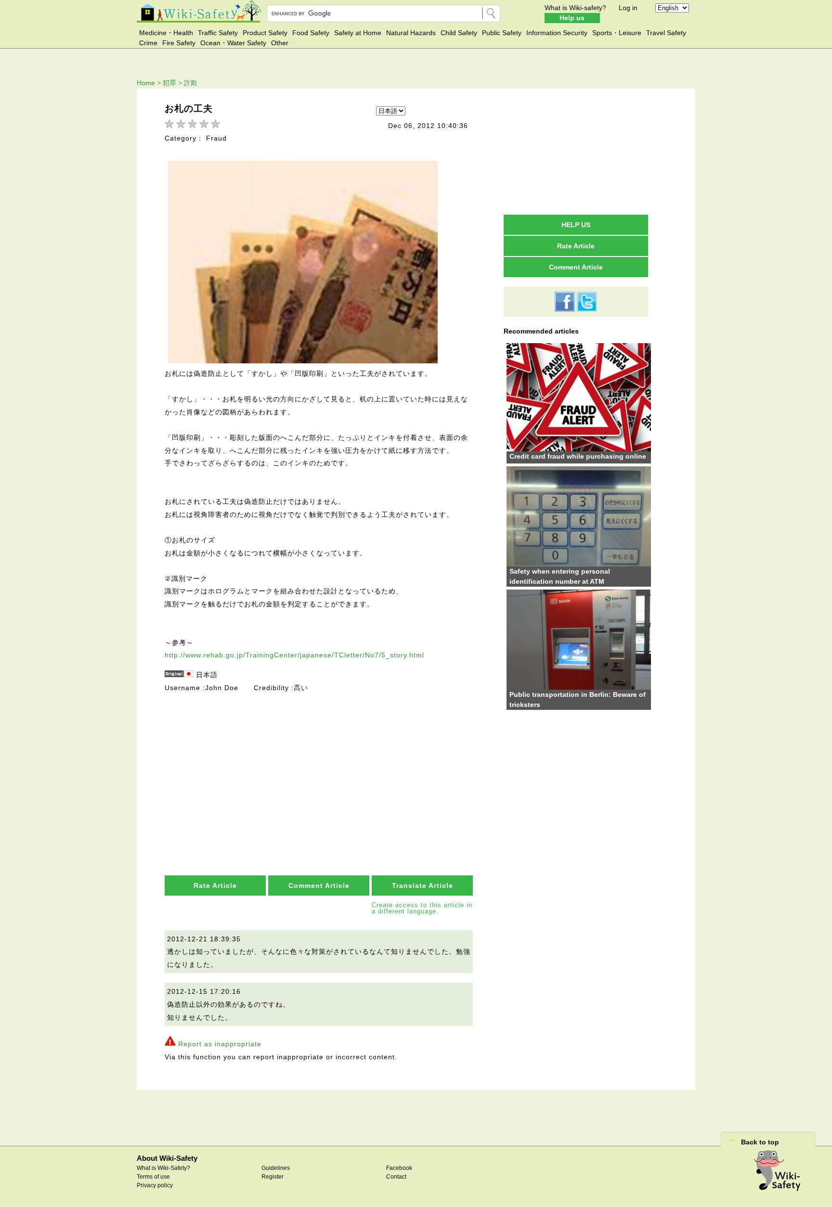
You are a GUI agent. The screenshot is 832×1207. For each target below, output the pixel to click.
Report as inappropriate (219, 1044)
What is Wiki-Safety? (163, 1168)
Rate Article (215, 885)
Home (146, 83)
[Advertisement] (320, 765)
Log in (628, 8)
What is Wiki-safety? (575, 8)
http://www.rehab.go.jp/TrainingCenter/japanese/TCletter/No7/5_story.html (294, 655)
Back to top (760, 1142)
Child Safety (459, 33)
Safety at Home (357, 33)
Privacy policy (155, 1185)
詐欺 (190, 83)
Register (272, 1176)
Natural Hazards (411, 33)
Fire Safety (178, 43)
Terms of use (153, 1176)
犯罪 (169, 83)
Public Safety (501, 33)
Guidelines (275, 1168)
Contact (396, 1176)
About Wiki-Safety (167, 1158)
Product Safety (265, 33)
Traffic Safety (218, 33)
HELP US (575, 225)
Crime (148, 43)
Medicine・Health (166, 33)
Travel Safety (666, 33)
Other (279, 43)
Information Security (556, 33)
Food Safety (310, 33)
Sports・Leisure (616, 33)
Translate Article (422, 885)
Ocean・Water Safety (233, 43)
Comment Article (319, 885)
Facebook (399, 1168)
